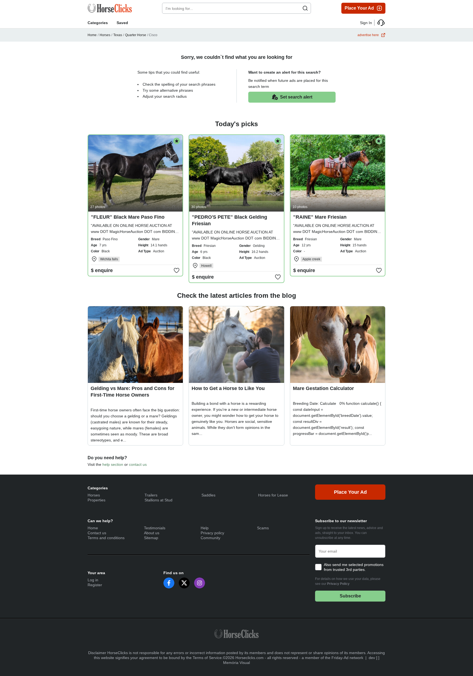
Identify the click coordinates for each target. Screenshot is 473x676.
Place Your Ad (359, 8)
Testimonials (154, 528)
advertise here (368, 35)
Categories (98, 23)
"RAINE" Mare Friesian (320, 217)
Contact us (97, 533)
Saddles (208, 495)
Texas (117, 35)
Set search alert (296, 97)
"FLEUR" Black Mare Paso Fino (128, 217)
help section (112, 464)
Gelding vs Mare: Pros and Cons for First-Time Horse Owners (132, 392)
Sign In (366, 23)
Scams (263, 528)
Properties (96, 500)
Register (95, 585)
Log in (93, 580)
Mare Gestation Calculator (323, 388)
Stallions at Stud (158, 500)
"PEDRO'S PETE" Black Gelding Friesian (229, 220)
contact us (138, 464)
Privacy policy (212, 533)
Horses (105, 35)
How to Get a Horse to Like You (228, 388)
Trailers (151, 495)
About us (151, 533)
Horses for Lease (273, 495)
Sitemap (151, 538)
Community (210, 538)
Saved (122, 23)
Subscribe (350, 596)
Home (92, 35)
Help (205, 528)
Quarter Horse (135, 35)
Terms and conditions (106, 538)
